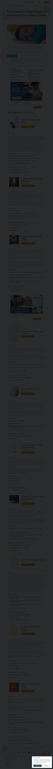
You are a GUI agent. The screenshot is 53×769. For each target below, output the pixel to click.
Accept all (37, 765)
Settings (46, 765)
